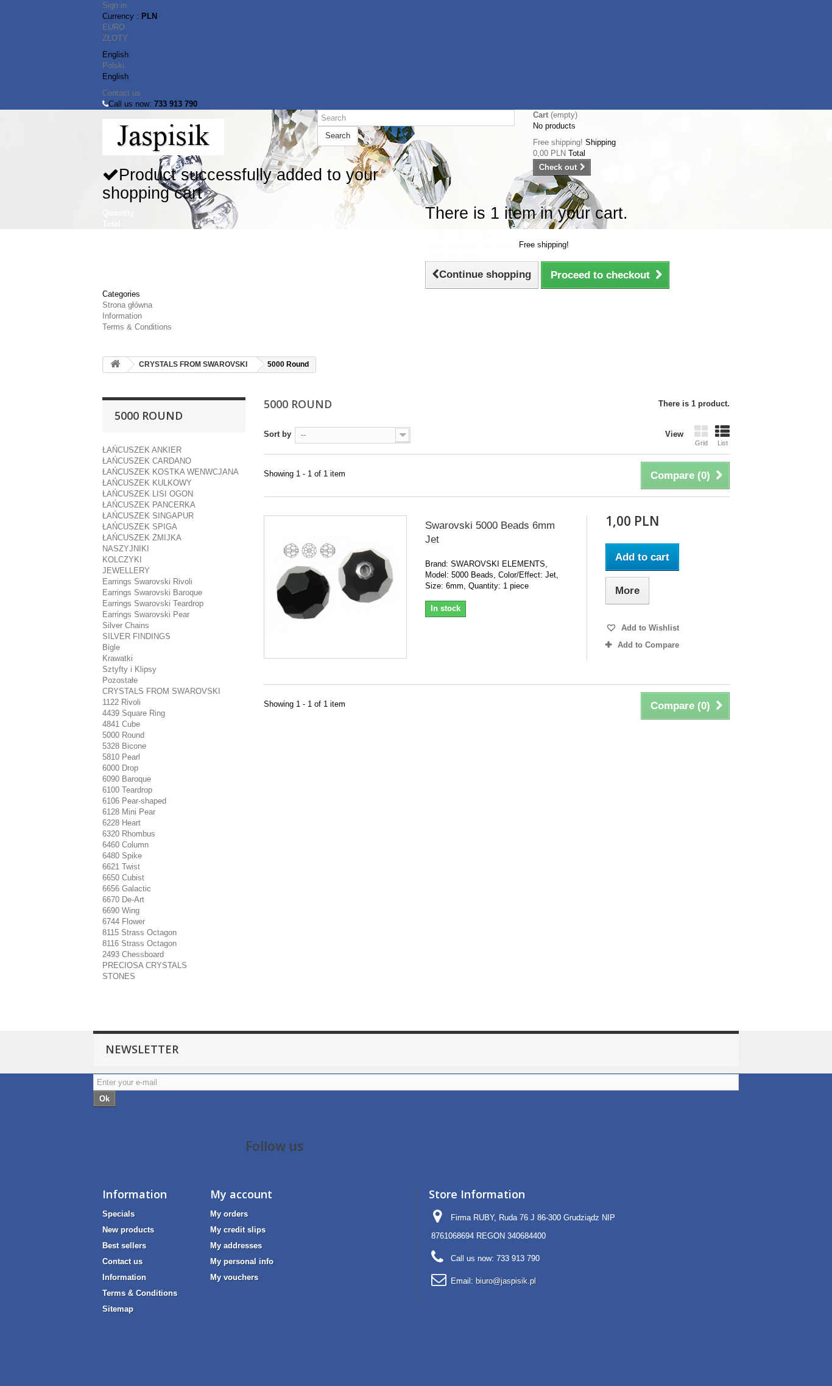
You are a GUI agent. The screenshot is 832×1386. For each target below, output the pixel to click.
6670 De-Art (123, 899)
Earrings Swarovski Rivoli (147, 581)
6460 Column (125, 844)
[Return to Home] (115, 364)
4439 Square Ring (133, 713)
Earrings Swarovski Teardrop (152, 603)
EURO (113, 27)
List (722, 443)
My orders (229, 1213)
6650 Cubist (123, 877)
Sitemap (117, 1309)
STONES (118, 976)
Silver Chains (125, 625)
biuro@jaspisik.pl (506, 1280)
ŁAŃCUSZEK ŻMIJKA (142, 537)
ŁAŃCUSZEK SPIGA (139, 526)
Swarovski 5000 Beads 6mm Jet (490, 532)
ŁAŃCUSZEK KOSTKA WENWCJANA (170, 471)
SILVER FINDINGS (136, 636)
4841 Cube (121, 724)
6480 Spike (122, 855)
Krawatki (117, 658)
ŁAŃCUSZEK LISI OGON (147, 493)
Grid (701, 443)
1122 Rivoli (121, 702)
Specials (118, 1213)
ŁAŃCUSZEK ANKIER (142, 449)
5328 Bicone (124, 746)
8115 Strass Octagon (139, 932)
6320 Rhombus (128, 833)
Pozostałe (120, 680)
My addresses (236, 1245)
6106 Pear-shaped (134, 800)
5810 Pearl (121, 757)
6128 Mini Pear (128, 811)
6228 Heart (121, 822)
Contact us (121, 92)
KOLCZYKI (122, 559)
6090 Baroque (126, 778)
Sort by (277, 434)
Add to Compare (648, 644)
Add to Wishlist (649, 627)
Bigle (111, 647)
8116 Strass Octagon (139, 943)
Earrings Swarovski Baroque (152, 592)
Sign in (114, 5)
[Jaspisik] (200, 137)
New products (128, 1229)
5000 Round (123, 735)
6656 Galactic (126, 888)
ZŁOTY (115, 38)
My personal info (241, 1261)
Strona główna (127, 304)
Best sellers (124, 1245)
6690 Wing (120, 910)
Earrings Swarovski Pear (145, 614)
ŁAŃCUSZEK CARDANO (146, 460)
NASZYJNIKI (125, 548)
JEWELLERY (126, 570)
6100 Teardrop (127, 789)
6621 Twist (121, 866)
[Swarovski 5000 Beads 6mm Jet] (335, 587)
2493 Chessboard (133, 954)
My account (241, 1194)
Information (122, 315)
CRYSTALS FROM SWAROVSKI (193, 364)
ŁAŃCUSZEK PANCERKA (149, 504)
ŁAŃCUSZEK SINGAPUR (148, 515)
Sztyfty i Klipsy (129, 669)
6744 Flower (123, 921)
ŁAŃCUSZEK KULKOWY (147, 482)
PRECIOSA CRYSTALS (144, 965)
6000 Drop (120, 768)
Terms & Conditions (137, 326)
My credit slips (238, 1229)
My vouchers (234, 1277)
